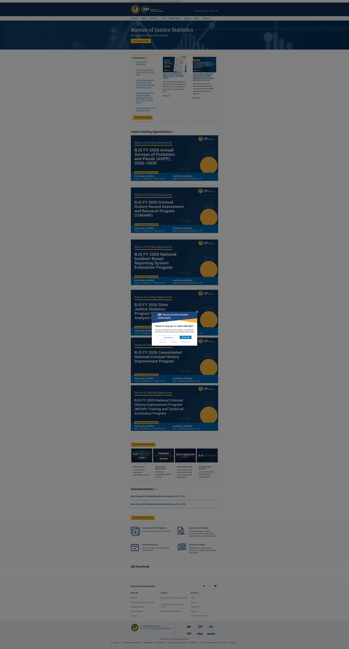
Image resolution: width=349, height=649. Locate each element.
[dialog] (174, 329)
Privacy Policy (162, 342)
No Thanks (173, 342)
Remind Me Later (185, 342)
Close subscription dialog (197, 312)
